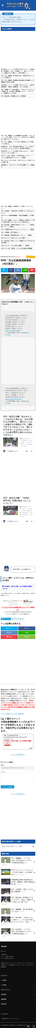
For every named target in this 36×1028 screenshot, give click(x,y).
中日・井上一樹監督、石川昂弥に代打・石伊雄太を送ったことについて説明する (18, 76)
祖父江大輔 (16, 618)
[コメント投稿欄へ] (28, 1026)
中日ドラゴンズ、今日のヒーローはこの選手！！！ (15, 238)
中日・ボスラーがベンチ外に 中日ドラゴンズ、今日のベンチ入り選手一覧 (18, 161)
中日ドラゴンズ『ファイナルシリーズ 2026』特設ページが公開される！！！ (22, 872)
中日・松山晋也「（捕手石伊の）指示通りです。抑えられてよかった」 (18, 211)
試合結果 (3, 1004)
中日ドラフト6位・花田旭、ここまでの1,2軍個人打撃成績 (16, 248)
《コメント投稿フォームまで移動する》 (18, 614)
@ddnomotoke (9, 958)
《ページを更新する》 (18, 754)
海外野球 (3, 994)
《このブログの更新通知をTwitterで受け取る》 (18, 611)
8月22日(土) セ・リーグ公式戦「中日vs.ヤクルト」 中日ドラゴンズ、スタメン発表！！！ (17, 152)
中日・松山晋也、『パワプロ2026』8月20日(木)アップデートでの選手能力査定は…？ (17, 933)
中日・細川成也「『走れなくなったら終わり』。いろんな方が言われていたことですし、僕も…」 (17, 921)
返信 (31, 748)
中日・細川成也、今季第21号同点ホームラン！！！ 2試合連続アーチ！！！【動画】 (17, 225)
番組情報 (3, 999)
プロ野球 (3, 985)
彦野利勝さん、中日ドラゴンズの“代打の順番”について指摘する (18, 165)
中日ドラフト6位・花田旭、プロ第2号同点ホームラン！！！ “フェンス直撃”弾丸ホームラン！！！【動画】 (18, 156)
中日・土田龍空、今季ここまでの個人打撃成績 (22, 890)
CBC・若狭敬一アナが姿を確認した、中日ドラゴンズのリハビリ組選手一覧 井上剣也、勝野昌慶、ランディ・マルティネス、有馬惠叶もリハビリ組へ (18, 91)
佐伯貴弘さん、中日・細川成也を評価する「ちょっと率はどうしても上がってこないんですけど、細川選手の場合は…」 (18, 147)
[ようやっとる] (7, 745)
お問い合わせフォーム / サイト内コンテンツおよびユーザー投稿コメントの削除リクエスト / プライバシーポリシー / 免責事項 (18, 965)
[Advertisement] (18, 817)
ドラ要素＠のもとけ (12, 1025)
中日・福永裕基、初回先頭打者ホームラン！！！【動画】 (16, 235)
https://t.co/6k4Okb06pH (13, 330)
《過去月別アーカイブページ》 (10, 1018)
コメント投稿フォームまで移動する (12, 714)
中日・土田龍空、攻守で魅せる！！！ (11, 232)
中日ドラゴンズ (6, 618)
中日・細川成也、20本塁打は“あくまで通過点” (13, 96)
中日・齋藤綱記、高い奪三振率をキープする (22, 910)
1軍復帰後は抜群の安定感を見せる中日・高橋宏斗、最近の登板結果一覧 (22, 882)
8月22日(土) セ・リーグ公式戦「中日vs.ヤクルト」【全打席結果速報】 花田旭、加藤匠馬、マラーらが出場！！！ (17, 85)
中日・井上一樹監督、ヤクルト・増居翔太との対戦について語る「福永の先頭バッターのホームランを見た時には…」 (18, 221)
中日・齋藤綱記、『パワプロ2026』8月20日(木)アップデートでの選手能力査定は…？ (17, 861)
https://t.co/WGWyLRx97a (14, 399)
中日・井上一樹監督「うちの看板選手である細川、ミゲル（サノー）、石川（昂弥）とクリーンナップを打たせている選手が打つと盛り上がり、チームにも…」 (18, 137)
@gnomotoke (10, 956)
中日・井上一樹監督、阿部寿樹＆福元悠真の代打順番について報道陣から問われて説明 (18, 81)
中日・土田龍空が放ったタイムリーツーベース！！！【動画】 (18, 229)
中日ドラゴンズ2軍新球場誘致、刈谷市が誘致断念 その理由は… (17, 216)
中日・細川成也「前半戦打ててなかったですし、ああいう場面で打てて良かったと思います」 (17, 901)
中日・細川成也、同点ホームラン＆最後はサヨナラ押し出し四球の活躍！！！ (18, 241)
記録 (22, 618)
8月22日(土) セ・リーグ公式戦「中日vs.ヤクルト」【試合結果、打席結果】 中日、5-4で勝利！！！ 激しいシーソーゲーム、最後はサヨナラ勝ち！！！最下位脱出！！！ (17, 71)
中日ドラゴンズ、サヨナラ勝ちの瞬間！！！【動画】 (15, 245)
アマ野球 (3, 980)
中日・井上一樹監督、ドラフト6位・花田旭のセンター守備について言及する (17, 142)
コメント (3, 772)
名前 (2, 765)
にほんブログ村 (13, 604)
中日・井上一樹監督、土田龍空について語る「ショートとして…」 (17, 207)
